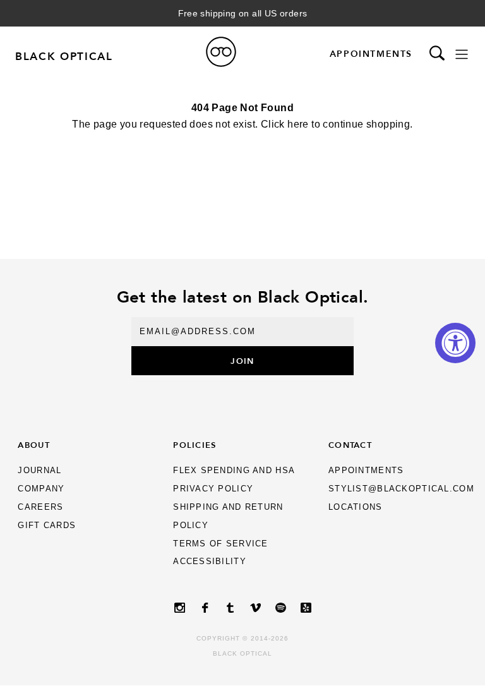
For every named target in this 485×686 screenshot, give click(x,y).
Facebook (204, 608)
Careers (40, 507)
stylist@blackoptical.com (401, 488)
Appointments (371, 53)
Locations (355, 507)
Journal (39, 470)
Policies (194, 445)
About (33, 445)
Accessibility (209, 561)
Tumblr (229, 608)
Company (41, 488)
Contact (350, 445)
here (298, 124)
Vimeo (255, 608)
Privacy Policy (213, 488)
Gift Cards (47, 525)
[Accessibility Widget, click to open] (455, 343)
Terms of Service (220, 543)
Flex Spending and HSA (234, 470)
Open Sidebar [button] (461, 54)
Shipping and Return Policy (228, 516)
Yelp (305, 608)
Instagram (179, 608)
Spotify (280, 608)
